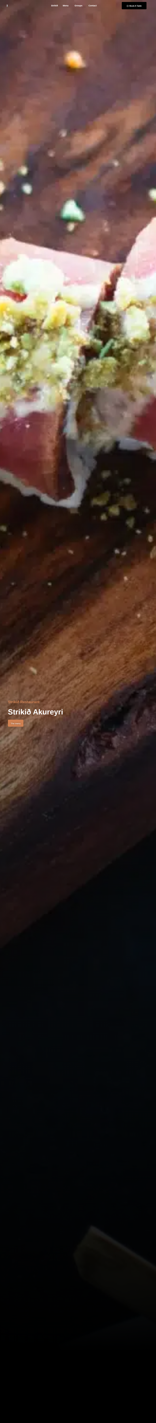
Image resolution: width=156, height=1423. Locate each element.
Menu (65, 5)
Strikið (54, 5)
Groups (78, 5)
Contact (92, 5)
